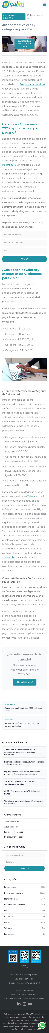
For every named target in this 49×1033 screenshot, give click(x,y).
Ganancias (24, 922)
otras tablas (8, 557)
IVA (24, 910)
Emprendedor (24, 887)
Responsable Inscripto (9, 16)
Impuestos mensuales (13, 832)
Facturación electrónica (24, 904)
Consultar (24, 868)
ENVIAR (24, 259)
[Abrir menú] (44, 4)
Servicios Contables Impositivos (24, 974)
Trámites (24, 928)
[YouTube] (30, 1004)
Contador (24, 916)
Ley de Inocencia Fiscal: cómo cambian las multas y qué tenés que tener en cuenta (22, 772)
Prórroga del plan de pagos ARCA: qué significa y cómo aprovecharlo (24, 763)
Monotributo (9, 164)
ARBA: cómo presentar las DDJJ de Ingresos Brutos (22, 792)
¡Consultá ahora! (24, 682)
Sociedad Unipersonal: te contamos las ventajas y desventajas (20, 782)
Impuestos (24, 934)
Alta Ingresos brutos (13, 827)
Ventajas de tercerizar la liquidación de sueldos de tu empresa (24, 802)
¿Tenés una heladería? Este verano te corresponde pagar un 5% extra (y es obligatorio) (19, 752)
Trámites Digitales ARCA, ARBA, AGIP (24, 983)
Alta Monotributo (11, 821)
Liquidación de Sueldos (24, 979)
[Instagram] (24, 1004)
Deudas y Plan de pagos (14, 837)
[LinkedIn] (19, 1004)
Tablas (31, 496)
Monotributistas (24, 899)
